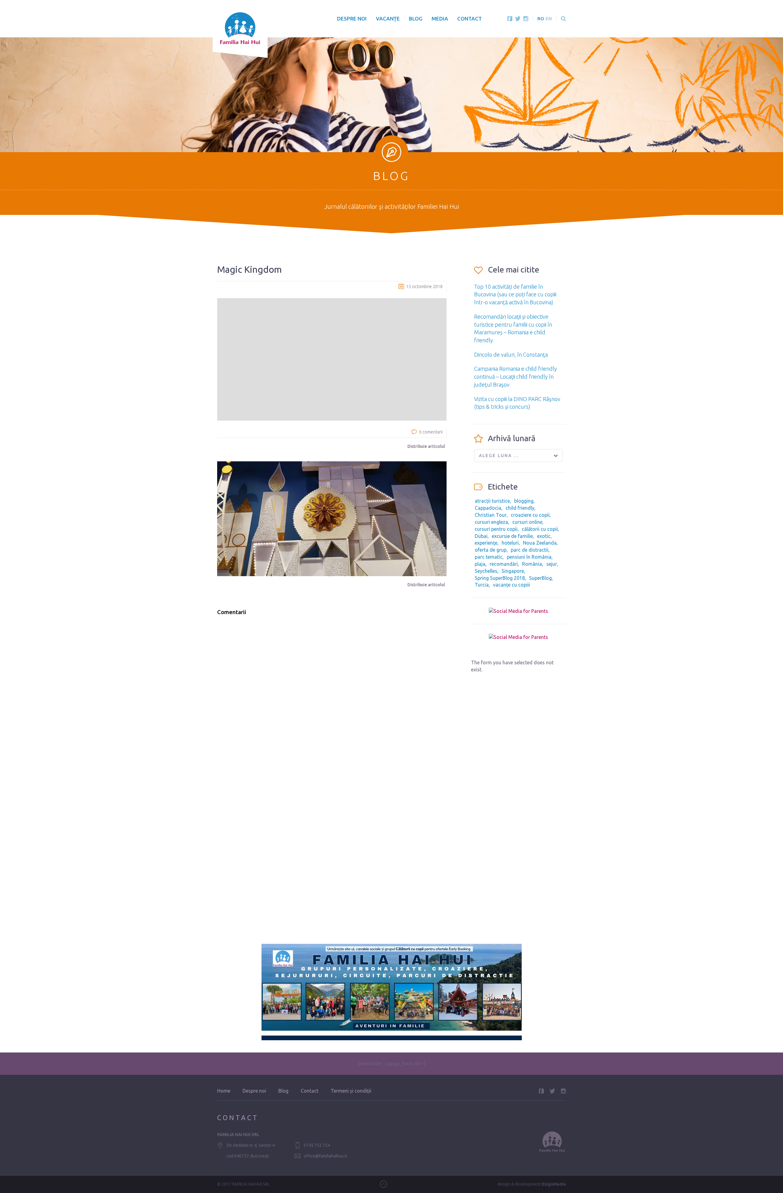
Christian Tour (491, 515)
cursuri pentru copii (496, 529)
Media (440, 18)
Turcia (482, 584)
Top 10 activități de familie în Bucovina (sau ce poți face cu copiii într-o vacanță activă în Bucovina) (515, 294)
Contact (469, 18)
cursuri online (527, 522)
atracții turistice (492, 501)
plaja (480, 564)
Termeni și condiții (351, 1091)
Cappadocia (488, 508)
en (549, 18)
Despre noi (352, 18)
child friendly (520, 508)
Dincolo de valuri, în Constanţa (511, 354)
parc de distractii (529, 550)
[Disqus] (332, 698)
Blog (415, 18)
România (532, 564)
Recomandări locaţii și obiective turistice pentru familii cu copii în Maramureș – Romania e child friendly (513, 328)
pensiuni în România (529, 557)
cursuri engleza (491, 522)
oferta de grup (491, 550)
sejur (551, 564)
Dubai (481, 536)
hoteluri (510, 543)
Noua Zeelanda (540, 543)
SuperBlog (540, 578)
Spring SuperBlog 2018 (500, 578)
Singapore (513, 571)
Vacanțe (388, 18)
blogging (523, 501)
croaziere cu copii (530, 515)
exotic (544, 536)
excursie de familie (512, 536)
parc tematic (489, 557)
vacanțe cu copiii (511, 584)
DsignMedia (553, 1184)
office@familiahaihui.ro (325, 1156)
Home (223, 1091)
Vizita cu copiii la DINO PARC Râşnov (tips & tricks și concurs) (517, 403)
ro (540, 18)
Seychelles (486, 571)
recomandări (504, 564)
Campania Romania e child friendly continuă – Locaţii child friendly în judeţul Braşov (515, 376)
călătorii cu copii (540, 529)
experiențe (486, 543)
